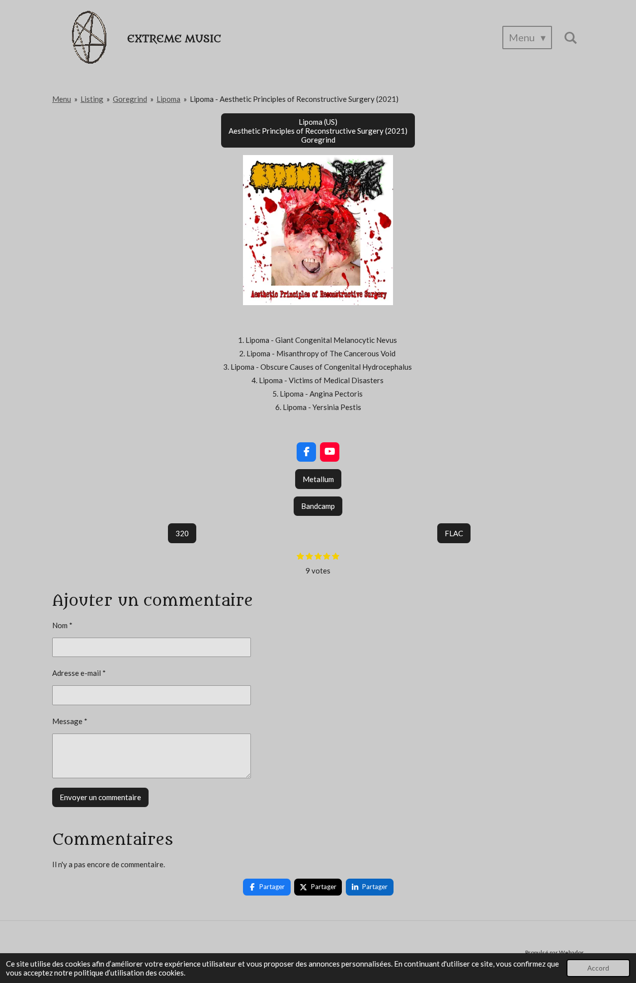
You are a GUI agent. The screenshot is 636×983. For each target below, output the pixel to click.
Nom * (62, 625)
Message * (69, 721)
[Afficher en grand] (318, 230)
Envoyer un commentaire (100, 797)
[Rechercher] (570, 37)
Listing (91, 98)
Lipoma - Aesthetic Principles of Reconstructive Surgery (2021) (294, 98)
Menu (61, 98)
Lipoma (168, 98)
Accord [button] (598, 968)
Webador (571, 952)
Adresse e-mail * (79, 672)
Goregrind (130, 98)
